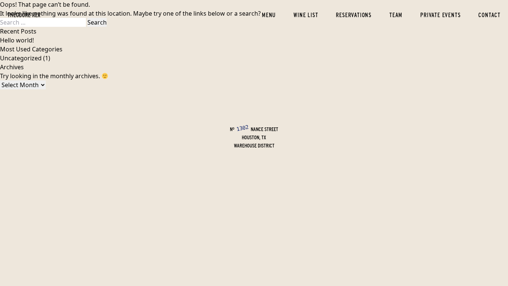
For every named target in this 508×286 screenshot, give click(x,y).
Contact (489, 15)
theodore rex (23, 15)
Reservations (354, 15)
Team (395, 15)
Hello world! (17, 40)
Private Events (440, 15)
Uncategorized (21, 58)
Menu (269, 15)
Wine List (305, 15)
